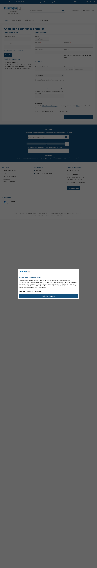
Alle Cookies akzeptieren (48, 296)
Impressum (30, 291)
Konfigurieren (38, 291)
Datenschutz (22, 291)
